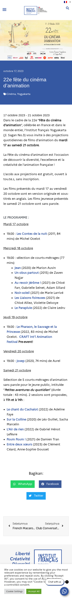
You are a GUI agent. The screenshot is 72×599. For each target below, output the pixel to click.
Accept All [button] (33, 591)
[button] (4, 9)
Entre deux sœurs (19, 444)
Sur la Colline (16, 419)
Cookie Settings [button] (14, 591)
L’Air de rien (15, 429)
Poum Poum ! (16, 439)
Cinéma (11, 94)
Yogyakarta (23, 94)
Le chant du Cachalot (22, 409)
